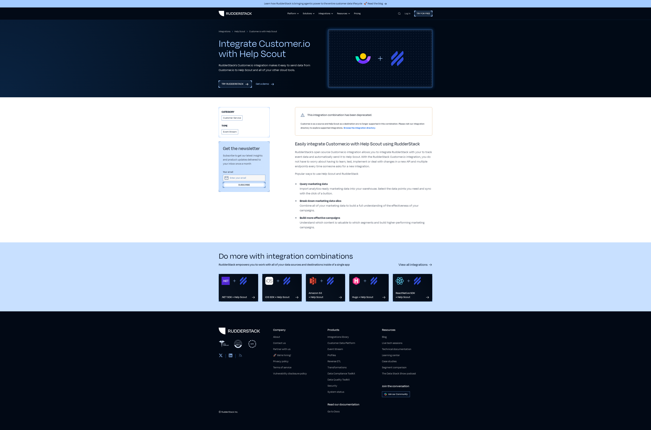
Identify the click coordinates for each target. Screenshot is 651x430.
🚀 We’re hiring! (282, 355)
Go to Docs (334, 411)
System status (336, 392)
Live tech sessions (392, 343)
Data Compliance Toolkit (341, 373)
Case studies (389, 361)
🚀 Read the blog (373, 3)
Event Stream (335, 349)
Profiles (332, 355)
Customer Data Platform (341, 343)
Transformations (337, 367)
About (276, 337)
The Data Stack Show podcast (399, 373)
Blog (384, 337)
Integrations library (338, 337)
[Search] (399, 13)
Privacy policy (281, 361)
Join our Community (398, 394)
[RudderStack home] (235, 13)
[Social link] (221, 356)
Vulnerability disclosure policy (290, 373)
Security (332, 386)
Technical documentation (396, 349)
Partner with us (281, 349)
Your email (228, 172)
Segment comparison (394, 367)
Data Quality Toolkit (339, 380)
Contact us (279, 343)
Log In (407, 13)
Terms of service (282, 367)
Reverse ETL (334, 361)
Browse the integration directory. (360, 127)
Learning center (391, 355)
